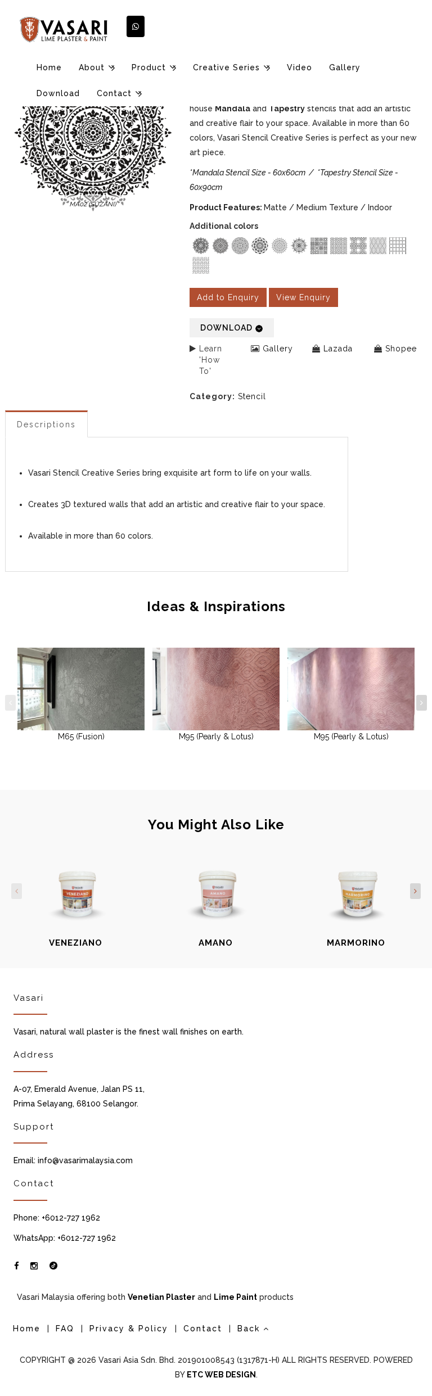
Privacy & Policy (128, 1328)
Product (149, 67)
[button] (136, 26)
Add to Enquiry (228, 297)
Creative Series (226, 67)
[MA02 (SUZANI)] (93, 132)
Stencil (252, 396)
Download (58, 93)
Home (49, 67)
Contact (114, 93)
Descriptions (46, 424)
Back (250, 1328)
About (92, 67)
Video (299, 67)
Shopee (401, 348)
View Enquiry (303, 297)
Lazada (338, 348)
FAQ (65, 1328)
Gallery (345, 67)
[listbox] (304, 257)
